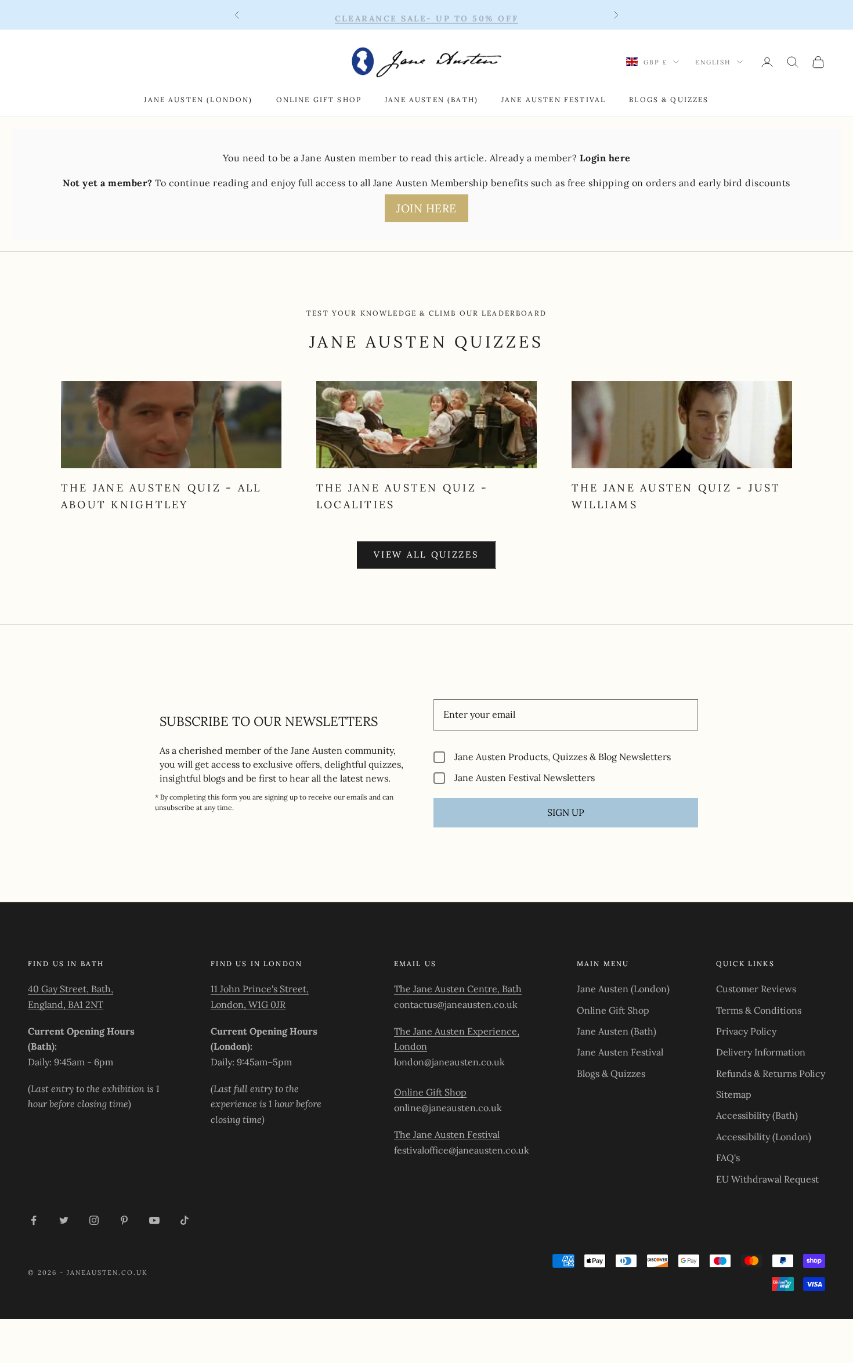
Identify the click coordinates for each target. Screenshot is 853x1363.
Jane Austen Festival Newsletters (524, 777)
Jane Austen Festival (553, 99)
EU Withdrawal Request (767, 1179)
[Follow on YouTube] (154, 1220)
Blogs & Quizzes (669, 99)
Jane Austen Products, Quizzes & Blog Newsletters (562, 756)
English (713, 62)
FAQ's (728, 1157)
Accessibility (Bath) (757, 1115)
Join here (426, 208)
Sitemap (733, 1094)
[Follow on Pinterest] (124, 1220)
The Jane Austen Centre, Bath (458, 989)
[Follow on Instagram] (94, 1220)
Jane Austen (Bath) (431, 99)
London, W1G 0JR (248, 1004)
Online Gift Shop (319, 99)
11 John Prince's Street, (260, 989)
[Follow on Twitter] (64, 1220)
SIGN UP (565, 812)
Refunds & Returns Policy (770, 1073)
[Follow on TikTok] (184, 1220)
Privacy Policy (746, 1031)
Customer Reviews (756, 989)
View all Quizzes (426, 554)
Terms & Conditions (758, 1010)
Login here (605, 158)
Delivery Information (760, 1052)
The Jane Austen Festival (447, 1134)
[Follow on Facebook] (33, 1220)
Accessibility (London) (763, 1137)
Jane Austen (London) (198, 99)
